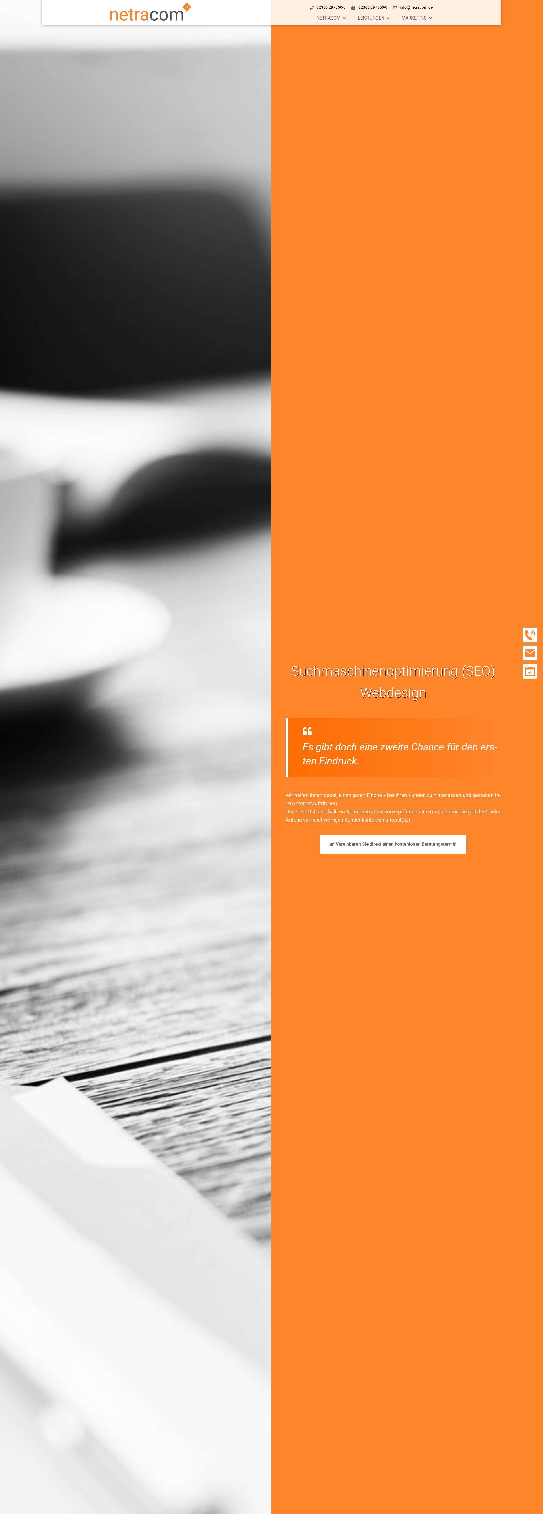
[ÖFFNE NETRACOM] (344, 18)
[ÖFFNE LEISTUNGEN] (388, 18)
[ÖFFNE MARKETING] (430, 18)
